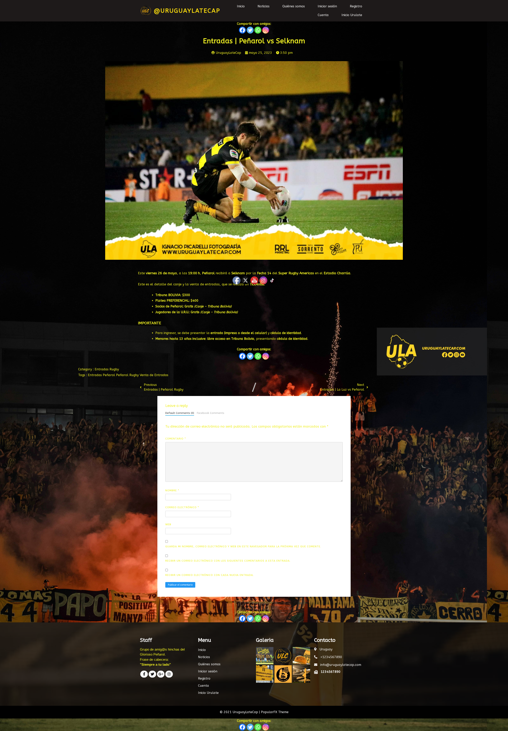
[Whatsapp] (257, 30)
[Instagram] (265, 30)
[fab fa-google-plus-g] (161, 674)
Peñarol (109, 375)
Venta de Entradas (154, 375)
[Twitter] (250, 30)
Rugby (114, 369)
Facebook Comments (210, 413)
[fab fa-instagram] (169, 674)
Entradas (102, 369)
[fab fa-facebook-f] (144, 674)
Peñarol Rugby (128, 375)
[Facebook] (242, 30)
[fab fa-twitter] (152, 674)
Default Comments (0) (179, 413)
